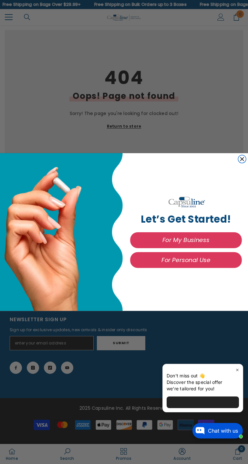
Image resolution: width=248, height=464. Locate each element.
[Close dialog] (242, 159)
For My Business (186, 240)
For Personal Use (185, 260)
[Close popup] (237, 370)
